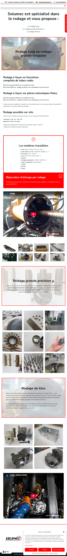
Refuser (45, 549)
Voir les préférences (58, 549)
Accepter (31, 549)
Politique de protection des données (40, 553)
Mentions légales (53, 553)
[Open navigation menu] (65, 5)
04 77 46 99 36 (61, 2)
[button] (64, 532)
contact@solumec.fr (44, 2)
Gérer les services (29, 545)
